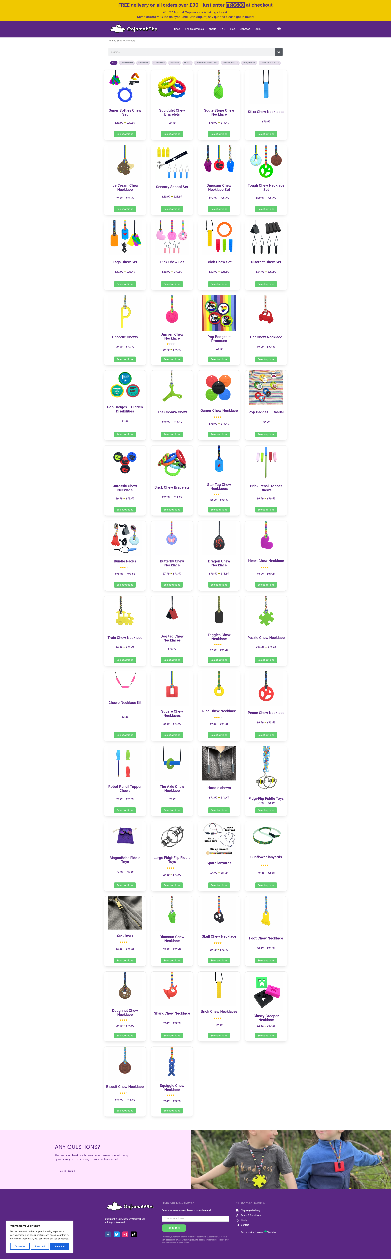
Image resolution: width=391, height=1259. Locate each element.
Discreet (174, 62)
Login (257, 29)
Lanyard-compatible (206, 62)
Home (111, 40)
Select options (125, 133)
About (212, 29)
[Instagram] (125, 1234)
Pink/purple (249, 62)
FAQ (222, 29)
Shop (177, 29)
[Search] (279, 52)
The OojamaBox (194, 29)
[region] (39, 1237)
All (114, 63)
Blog (232, 29)
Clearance (159, 62)
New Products (230, 62)
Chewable (143, 62)
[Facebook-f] (108, 1234)
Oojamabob (127, 62)
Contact (245, 29)
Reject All (40, 1246)
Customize (20, 1246)
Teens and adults (269, 62)
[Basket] (279, 29)
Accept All (60, 1246)
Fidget (187, 62)
